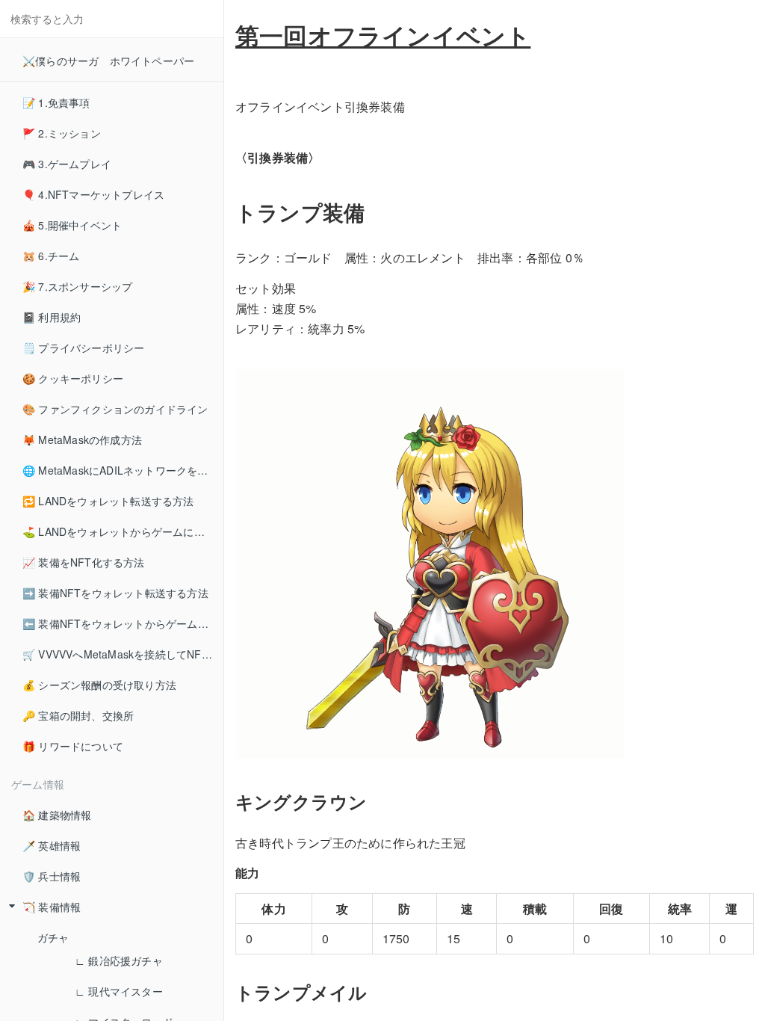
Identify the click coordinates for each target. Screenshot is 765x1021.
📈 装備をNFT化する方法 (83, 562)
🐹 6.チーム (50, 255)
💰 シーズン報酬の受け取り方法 (99, 684)
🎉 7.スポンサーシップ (77, 286)
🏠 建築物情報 (56, 814)
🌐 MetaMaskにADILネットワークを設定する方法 (122, 470)
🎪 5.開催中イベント (72, 225)
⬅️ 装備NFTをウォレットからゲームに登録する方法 (122, 623)
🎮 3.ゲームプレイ (66, 163)
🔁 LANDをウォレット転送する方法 (108, 500)
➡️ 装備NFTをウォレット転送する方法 (115, 592)
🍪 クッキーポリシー (72, 378)
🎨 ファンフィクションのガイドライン (115, 408)
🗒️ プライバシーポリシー (83, 347)
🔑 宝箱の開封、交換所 (78, 715)
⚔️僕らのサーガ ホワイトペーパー (108, 60)
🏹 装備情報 (51, 906)
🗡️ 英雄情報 (51, 845)
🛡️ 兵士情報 (51, 876)
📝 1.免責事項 (56, 102)
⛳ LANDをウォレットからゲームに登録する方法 (122, 531)
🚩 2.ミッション (61, 133)
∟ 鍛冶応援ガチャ (119, 960)
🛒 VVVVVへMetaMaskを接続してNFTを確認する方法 (122, 654)
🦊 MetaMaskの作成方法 (82, 439)
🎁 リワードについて (72, 745)
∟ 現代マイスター (119, 991)
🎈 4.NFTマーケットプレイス (93, 194)
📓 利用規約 (51, 316)
